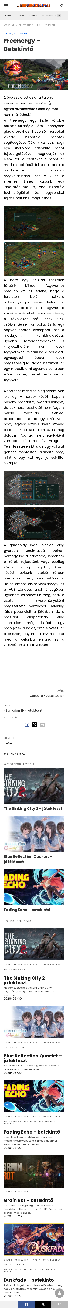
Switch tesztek (14, 1047)
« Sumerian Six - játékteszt (23, 710)
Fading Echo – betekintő (27, 909)
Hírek (8, 15)
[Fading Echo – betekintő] (34, 887)
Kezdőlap (9, 25)
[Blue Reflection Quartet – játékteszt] (34, 834)
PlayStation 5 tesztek (45, 964)
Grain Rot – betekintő (28, 1200)
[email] (59, 1304)
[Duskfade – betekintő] (34, 1239)
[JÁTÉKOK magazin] (34, 6)
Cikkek (20, 15)
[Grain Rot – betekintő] (34, 1171)
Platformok (49, 15)
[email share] (42, 725)
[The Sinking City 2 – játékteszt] (34, 786)
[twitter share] (34, 724)
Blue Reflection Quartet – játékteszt (33, 1058)
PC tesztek (50, 25)
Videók (33, 15)
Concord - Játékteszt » (47, 696)
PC (38, 25)
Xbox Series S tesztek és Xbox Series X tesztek (29, 1122)
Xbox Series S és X (16, 969)
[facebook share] (27, 725)
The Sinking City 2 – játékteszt (33, 808)
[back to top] (59, 1293)
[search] (62, 6)
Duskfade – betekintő (29, 1280)
